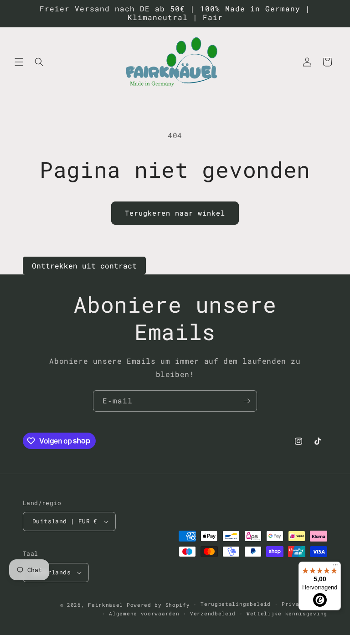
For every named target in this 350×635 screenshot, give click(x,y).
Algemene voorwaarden (144, 613)
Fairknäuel (105, 604)
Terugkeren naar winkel (175, 212)
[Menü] (335, 567)
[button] (19, 62)
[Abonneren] (247, 401)
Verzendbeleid (213, 613)
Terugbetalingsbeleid (236, 603)
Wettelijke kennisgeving (287, 613)
